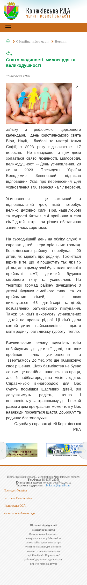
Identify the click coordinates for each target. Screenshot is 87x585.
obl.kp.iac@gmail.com (57, 485)
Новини (61, 41)
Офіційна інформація (33, 41)
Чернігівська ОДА (15, 505)
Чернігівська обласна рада (19, 513)
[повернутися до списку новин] (9, 55)
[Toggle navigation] (8, 27)
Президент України (15, 490)
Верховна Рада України (18, 498)
